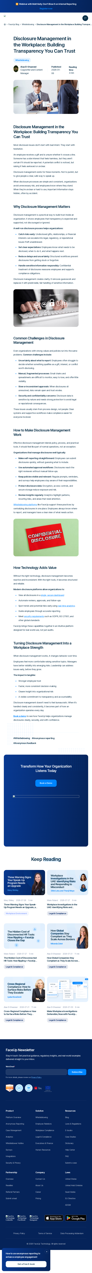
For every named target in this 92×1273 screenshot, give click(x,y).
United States (71, 1179)
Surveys (9, 1150)
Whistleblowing (41, 1117)
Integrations (10, 1156)
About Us (39, 1185)
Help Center (70, 1150)
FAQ (67, 1156)
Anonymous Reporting (15, 1124)
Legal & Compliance (43, 1137)
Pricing (38, 1198)
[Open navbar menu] (85, 18)
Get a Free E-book (26, 1264)
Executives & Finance (44, 1143)
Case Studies (70, 1137)
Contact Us (40, 1179)
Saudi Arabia (70, 1192)
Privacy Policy (19, 1233)
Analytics (9, 1137)
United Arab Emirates (74, 1185)
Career (38, 1192)
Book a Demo (46, 783)
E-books (68, 1130)
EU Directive (70, 1198)
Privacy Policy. (36, 1077)
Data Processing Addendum (71, 1233)
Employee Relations (43, 1124)
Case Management (13, 1130)
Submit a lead (11, 1198)
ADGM (68, 1205)
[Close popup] (47, 1251)
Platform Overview (13, 1117)
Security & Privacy (13, 1163)
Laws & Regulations (73, 1124)
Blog (67, 1117)
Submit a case (71, 1163)
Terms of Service (45, 1233)
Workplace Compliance (44, 1130)
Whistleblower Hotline (14, 1143)
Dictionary (69, 1143)
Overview (9, 1179)
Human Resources (42, 1150)
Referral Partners (13, 1192)
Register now (46, 8)
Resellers (9, 1185)
